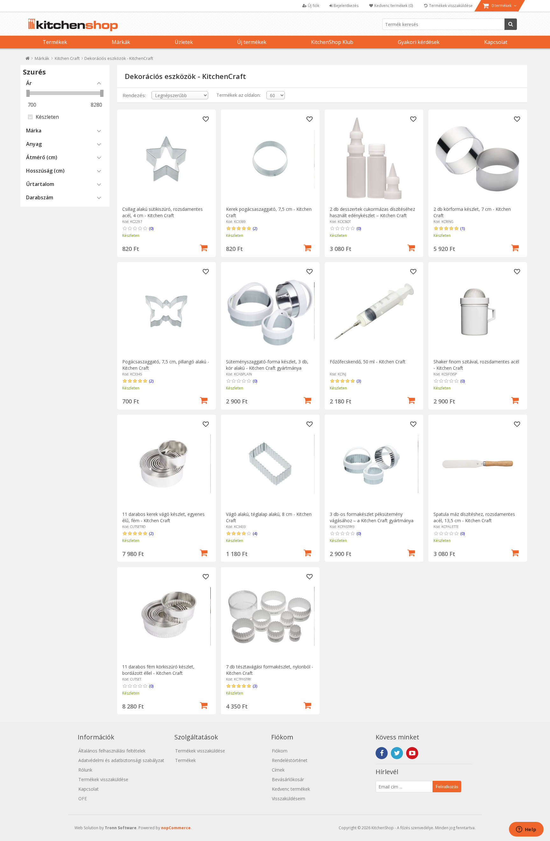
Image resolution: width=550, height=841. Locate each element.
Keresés (510, 24)
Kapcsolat (495, 42)
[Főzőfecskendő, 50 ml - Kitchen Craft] (374, 311)
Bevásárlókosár (288, 779)
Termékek (55, 42)
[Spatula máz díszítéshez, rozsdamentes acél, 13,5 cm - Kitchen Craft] (478, 464)
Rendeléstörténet (289, 760)
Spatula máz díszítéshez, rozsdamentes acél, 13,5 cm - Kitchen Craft (474, 517)
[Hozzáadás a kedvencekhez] (206, 119)
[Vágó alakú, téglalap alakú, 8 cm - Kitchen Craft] (270, 464)
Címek (278, 770)
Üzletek (184, 42)
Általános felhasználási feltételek (111, 751)
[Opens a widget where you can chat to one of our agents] (526, 830)
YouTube (412, 753)
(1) (462, 228)
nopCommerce (176, 827)
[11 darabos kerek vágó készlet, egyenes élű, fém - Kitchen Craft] (166, 464)
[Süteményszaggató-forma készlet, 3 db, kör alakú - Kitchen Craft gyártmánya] (270, 311)
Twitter (397, 753)
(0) (151, 228)
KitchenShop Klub (332, 42)
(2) (255, 228)
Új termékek (251, 42)
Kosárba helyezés (203, 247)
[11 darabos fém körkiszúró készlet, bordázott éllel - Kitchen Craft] (166, 616)
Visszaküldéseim (288, 798)
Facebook (382, 753)
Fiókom (279, 751)
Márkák (121, 42)
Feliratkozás (447, 786)
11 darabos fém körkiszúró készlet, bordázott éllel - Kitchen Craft (158, 670)
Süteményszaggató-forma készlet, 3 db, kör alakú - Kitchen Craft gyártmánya (267, 365)
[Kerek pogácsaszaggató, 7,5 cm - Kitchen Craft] (270, 159)
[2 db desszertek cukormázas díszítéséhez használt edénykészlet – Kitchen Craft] (374, 159)
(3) (358, 381)
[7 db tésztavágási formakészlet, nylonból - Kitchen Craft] (270, 616)
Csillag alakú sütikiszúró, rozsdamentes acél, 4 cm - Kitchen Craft (162, 212)
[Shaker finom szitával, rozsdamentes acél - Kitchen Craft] (478, 311)
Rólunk (85, 770)
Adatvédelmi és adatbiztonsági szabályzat (121, 760)
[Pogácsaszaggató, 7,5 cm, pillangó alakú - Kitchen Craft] (166, 311)
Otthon (27, 59)
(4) (255, 533)
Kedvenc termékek (291, 789)
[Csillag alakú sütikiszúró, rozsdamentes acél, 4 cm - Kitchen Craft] (166, 159)
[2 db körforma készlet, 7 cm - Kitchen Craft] (478, 159)
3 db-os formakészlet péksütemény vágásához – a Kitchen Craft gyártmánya (371, 517)
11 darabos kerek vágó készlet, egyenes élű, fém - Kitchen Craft (163, 517)
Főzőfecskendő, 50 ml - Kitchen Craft (367, 362)
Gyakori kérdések (419, 42)
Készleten (47, 116)
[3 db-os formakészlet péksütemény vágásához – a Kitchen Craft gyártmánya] (374, 464)
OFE (82, 798)
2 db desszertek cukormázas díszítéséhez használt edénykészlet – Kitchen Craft (372, 212)
